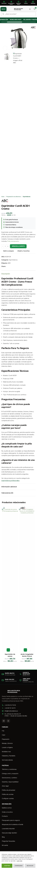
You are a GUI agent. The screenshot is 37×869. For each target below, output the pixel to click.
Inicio (2, 196)
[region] (18, 860)
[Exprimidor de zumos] (10, 579)
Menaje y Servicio (7, 743)
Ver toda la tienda (7, 760)
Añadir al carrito (18, 246)
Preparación (5, 739)
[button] (8, 650)
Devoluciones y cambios (9, 778)
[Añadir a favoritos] (11, 650)
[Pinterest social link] (11, 266)
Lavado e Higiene (7, 747)
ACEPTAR (7, 865)
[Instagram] (4, 721)
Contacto (5, 816)
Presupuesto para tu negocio (11, 820)
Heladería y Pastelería (8, 756)
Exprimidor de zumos (10, 655)
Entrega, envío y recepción (10, 773)
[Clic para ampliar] (5, 48)
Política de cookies (7, 794)
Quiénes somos (7, 808)
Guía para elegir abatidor (9, 833)
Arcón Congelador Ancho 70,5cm (27, 655)
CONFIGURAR (18, 865)
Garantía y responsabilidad (10, 782)
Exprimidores (26, 196)
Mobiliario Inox (14, 19)
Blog (3, 837)
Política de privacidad (8, 790)
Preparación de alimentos (13, 196)
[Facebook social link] (7, 266)
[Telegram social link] (16, 266)
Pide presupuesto (13, 241)
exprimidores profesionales (10, 480)
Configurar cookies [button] (8, 798)
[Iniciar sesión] (30, 9)
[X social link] (9, 266)
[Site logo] (10, 9)
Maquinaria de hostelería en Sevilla (12, 824)
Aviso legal (5, 786)
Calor (3, 735)
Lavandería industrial (8, 828)
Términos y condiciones (9, 769)
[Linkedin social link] (14, 266)
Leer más (19, 861)
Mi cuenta (5, 845)
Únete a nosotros (7, 812)
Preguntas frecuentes (8, 841)
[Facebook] (8, 721)
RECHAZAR (30, 865)
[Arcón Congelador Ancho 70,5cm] (27, 579)
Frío (3, 731)
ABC (9, 263)
